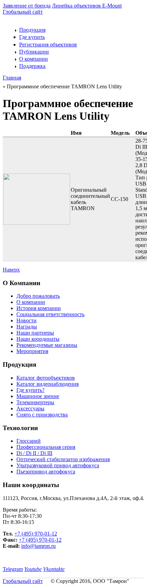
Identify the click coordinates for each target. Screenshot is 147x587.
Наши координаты (37, 339)
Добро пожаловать (38, 296)
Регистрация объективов (48, 44)
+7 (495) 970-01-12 (35, 534)
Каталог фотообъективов (45, 378)
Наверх (11, 270)
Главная (12, 77)
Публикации (34, 52)
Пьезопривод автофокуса (45, 471)
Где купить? (30, 390)
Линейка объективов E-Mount (87, 6)
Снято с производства (42, 414)
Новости (26, 320)
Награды (26, 326)
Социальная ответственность (50, 314)
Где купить (32, 37)
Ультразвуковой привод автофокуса (57, 465)
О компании (33, 59)
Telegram (13, 569)
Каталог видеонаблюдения (47, 384)
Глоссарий (28, 441)
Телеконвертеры (35, 402)
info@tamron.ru (38, 546)
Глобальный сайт (23, 12)
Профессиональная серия (45, 447)
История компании (38, 308)
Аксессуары (30, 408)
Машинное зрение (37, 396)
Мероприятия (32, 351)
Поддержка (32, 66)
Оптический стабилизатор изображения (63, 459)
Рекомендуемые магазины (46, 345)
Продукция (32, 30)
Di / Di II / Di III (34, 453)
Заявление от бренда (27, 6)
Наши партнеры (35, 333)
